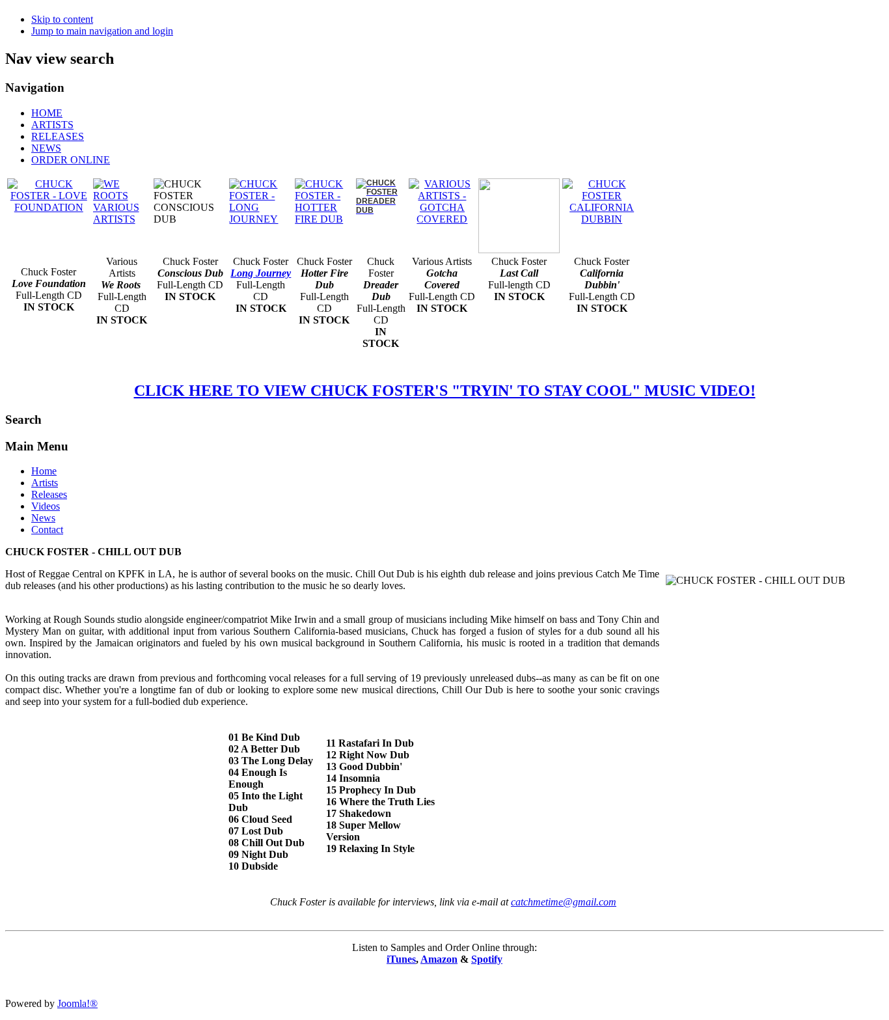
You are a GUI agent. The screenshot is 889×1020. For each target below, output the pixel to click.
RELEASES (57, 136)
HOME (46, 112)
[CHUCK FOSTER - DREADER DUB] (381, 209)
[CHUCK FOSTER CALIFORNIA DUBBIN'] (601, 219)
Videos (45, 506)
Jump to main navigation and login (102, 30)
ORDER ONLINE (70, 159)
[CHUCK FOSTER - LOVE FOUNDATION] (48, 194)
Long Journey (260, 273)
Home (44, 470)
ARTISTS (52, 124)
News (43, 517)
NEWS (46, 148)
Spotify (486, 959)
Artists (44, 482)
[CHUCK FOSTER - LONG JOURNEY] (260, 219)
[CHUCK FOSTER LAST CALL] (519, 249)
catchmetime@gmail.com (563, 901)
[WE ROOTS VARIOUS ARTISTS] (122, 219)
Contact (47, 529)
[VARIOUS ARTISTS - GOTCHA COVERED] (442, 200)
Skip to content (62, 19)
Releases (49, 494)
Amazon (439, 959)
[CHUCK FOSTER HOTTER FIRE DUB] (324, 219)
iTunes (401, 959)
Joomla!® (77, 1003)
